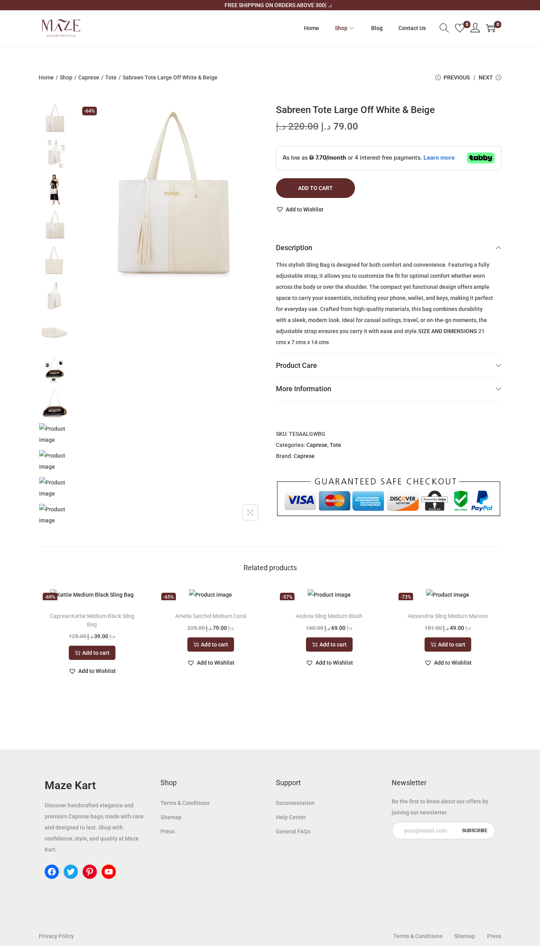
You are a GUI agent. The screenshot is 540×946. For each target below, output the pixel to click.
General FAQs (293, 831)
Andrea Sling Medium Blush (329, 616)
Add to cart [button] (96, 653)
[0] (459, 28)
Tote (111, 77)
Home (46, 77)
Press (167, 831)
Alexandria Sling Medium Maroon (448, 616)
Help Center (291, 817)
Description (294, 247)
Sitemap (170, 817)
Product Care (296, 365)
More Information (303, 388)
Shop (66, 77)
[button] (299, 209)
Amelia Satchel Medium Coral (210, 616)
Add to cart (315, 188)
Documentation (295, 803)
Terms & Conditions (185, 803)
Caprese (88, 77)
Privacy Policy (56, 936)
